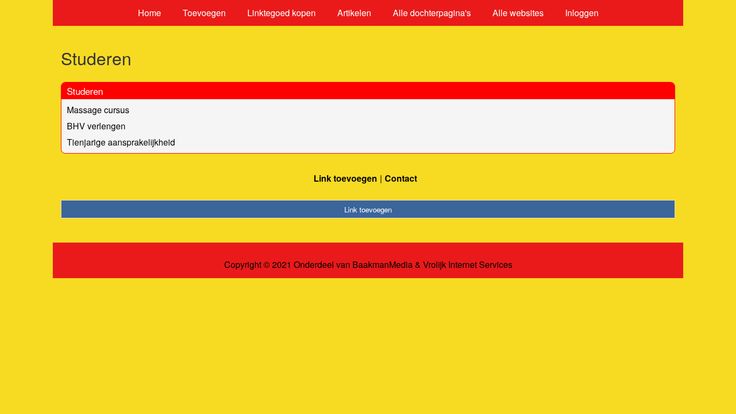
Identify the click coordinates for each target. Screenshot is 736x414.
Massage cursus (98, 110)
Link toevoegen (345, 178)
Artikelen (354, 12)
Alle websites (518, 12)
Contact (401, 178)
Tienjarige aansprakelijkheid (121, 142)
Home (149, 12)
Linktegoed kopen (281, 12)
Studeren (85, 91)
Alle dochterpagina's (432, 12)
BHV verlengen (96, 126)
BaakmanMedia (382, 264)
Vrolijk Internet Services (467, 264)
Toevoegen (204, 12)
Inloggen (582, 12)
